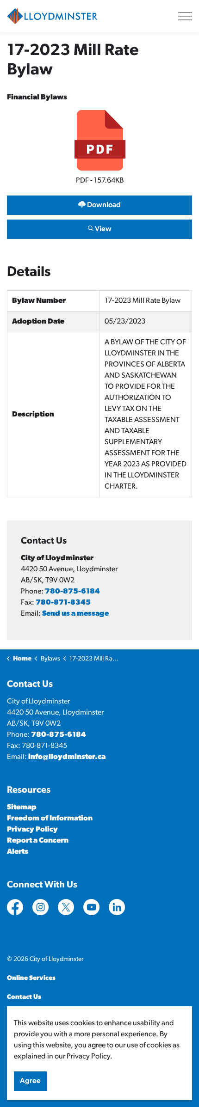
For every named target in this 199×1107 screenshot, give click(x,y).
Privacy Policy (32, 829)
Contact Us (24, 997)
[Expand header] (185, 16)
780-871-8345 (63, 602)
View (59, 227)
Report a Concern (37, 840)
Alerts (17, 852)
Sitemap (22, 807)
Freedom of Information (50, 818)
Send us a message (75, 614)
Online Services (31, 978)
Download (64, 203)
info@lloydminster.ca (67, 757)
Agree (30, 1081)
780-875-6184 (72, 591)
